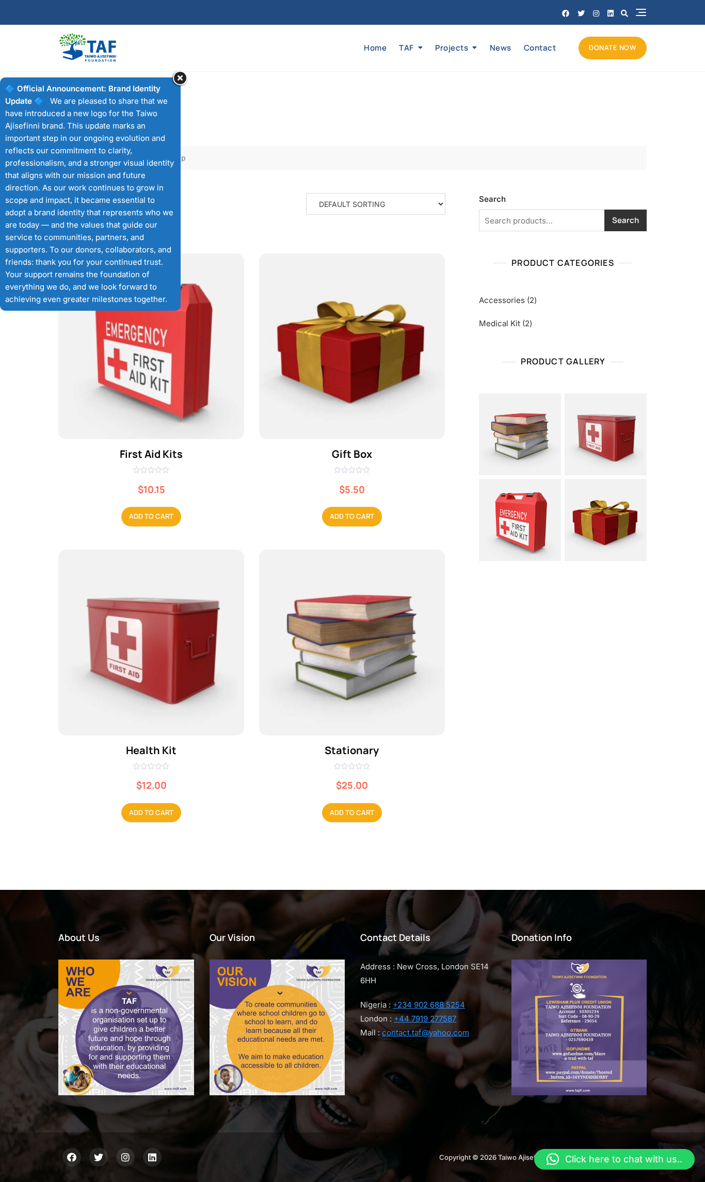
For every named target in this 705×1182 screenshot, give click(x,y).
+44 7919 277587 (425, 1019)
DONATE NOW (612, 47)
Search (492, 199)
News (500, 47)
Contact (540, 47)
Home (375, 47)
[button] (614, 1159)
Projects (451, 47)
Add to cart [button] (151, 516)
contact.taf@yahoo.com (425, 1032)
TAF (406, 47)
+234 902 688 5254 (429, 1005)
